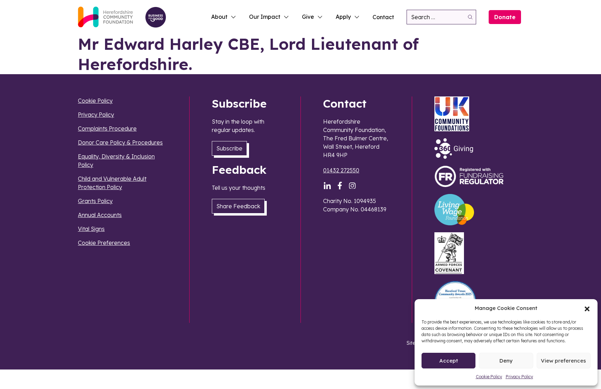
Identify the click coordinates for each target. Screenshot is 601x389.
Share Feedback (238, 206)
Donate (504, 17)
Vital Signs (91, 228)
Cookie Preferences (104, 242)
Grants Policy (95, 200)
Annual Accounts (100, 214)
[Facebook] (340, 185)
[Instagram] (352, 185)
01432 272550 (341, 170)
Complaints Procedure (107, 128)
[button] (587, 308)
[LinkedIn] (327, 185)
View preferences (563, 360)
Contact (383, 17)
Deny (506, 360)
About (219, 16)
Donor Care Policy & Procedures (120, 142)
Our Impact (264, 16)
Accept (448, 360)
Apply (343, 16)
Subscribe (229, 148)
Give (308, 16)
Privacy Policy (519, 376)
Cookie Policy (489, 376)
